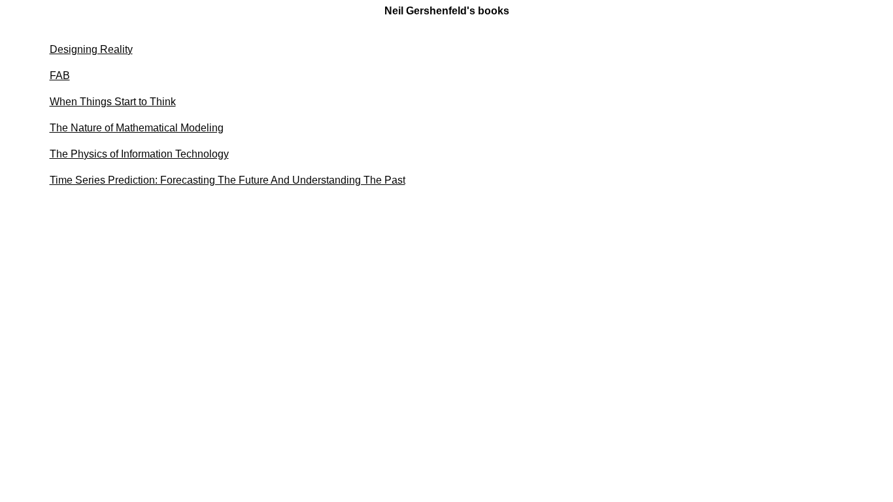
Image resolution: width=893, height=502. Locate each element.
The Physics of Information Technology (139, 153)
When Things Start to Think (113, 101)
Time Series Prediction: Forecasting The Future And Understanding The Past (227, 180)
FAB (60, 75)
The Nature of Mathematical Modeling (137, 127)
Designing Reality (91, 49)
